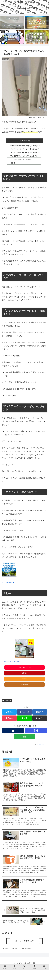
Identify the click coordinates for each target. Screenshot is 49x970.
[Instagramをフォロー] (36, 730)
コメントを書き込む (24, 941)
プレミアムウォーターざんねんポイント (24, 156)
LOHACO (24, 684)
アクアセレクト (8, 583)
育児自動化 (7, 700)
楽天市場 (24, 673)
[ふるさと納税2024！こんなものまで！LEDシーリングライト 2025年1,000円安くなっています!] (12, 22)
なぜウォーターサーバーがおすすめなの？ (25, 146)
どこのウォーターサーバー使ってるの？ (24, 149)
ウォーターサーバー (12, 661)
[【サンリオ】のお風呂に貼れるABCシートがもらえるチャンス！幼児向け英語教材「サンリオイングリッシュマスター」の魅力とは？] (36, 22)
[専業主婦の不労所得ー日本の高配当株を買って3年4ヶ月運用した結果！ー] (36, 37)
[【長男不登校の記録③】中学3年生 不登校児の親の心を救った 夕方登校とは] (12, 37)
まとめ (12, 163)
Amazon (24, 679)
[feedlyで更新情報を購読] (24, 736)
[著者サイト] (13, 730)
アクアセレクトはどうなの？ (20, 159)
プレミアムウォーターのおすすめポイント (25, 152)
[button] (44, 497)
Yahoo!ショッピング (24, 667)
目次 (21, 140)
